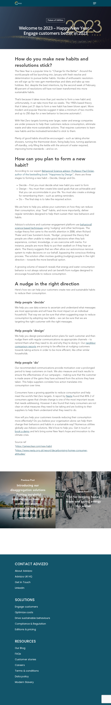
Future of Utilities (55, 20)
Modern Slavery (24, 682)
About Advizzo (23, 571)
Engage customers (26, 606)
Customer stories (25, 659)
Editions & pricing (25, 629)
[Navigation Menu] (94, 3)
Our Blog (20, 648)
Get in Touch (22, 582)
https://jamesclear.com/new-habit (34, 446)
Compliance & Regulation (30, 623)
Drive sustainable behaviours (32, 618)
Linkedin (19, 588)
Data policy (22, 676)
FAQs (18, 653)
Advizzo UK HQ (23, 576)
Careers (20, 665)
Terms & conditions (27, 670)
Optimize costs (24, 612)
